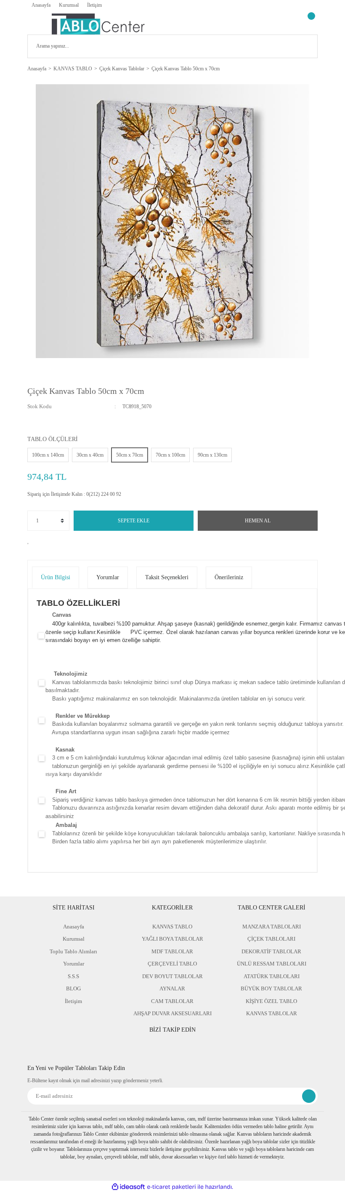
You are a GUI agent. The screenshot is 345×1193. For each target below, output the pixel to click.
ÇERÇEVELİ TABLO (172, 963)
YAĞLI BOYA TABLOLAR (172, 939)
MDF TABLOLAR (172, 951)
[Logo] (98, 24)
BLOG (73, 988)
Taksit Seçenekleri (166, 577)
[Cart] (310, 24)
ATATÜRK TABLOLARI (272, 976)
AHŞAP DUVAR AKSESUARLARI (172, 1013)
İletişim (94, 5)
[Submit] (309, 1096)
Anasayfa (41, 5)
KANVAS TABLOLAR (271, 1013)
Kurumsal (69, 5)
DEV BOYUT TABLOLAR (172, 976)
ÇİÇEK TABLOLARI (271, 939)
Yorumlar (107, 577)
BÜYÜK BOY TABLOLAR (271, 988)
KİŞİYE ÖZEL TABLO (271, 1001)
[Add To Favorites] (30, 540)
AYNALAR (172, 988)
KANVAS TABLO (172, 926)
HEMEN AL (258, 521)
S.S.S (73, 976)
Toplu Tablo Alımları (73, 951)
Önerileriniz (229, 577)
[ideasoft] (128, 1187)
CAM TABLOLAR (172, 1001)
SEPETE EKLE (133, 521)
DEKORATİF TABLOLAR (271, 951)
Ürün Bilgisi (55, 577)
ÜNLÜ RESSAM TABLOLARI (271, 963)
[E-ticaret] (171, 1187)
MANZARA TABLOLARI (271, 926)
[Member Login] (288, 24)
